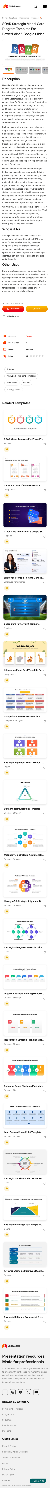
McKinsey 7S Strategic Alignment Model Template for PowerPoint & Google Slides (24, 855)
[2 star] (34, 356)
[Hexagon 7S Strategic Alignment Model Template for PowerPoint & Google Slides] (25, 884)
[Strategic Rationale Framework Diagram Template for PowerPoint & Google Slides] (25, 1300)
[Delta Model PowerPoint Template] (25, 792)
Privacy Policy (8, 1469)
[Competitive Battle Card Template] (25, 700)
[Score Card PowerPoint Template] (25, 607)
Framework (12, 382)
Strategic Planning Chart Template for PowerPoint (24, 1224)
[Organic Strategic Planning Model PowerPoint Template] (25, 977)
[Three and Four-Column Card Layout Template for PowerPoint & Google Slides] (25, 468)
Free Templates (9, 1425)
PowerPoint (14, 309)
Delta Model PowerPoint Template (22, 809)
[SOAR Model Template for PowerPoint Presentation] (25, 422)
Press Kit (6, 1480)
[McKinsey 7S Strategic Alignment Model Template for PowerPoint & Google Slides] (25, 838)
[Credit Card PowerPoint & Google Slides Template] (25, 515)
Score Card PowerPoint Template (22, 624)
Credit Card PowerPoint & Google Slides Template (24, 531)
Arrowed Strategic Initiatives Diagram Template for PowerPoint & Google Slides (24, 1271)
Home (4, 18)
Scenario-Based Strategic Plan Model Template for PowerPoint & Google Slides (24, 1086)
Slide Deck (7, 1420)
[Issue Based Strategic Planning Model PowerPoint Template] (25, 1023)
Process (34, 18)
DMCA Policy (8, 1475)
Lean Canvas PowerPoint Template (22, 1132)
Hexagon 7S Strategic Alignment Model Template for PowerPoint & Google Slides (24, 901)
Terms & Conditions (11, 1457)
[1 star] (31, 356)
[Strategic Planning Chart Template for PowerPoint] (25, 1208)
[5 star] (42, 356)
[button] (13, 52)
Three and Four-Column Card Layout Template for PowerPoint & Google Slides (24, 485)
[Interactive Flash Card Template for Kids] (25, 653)
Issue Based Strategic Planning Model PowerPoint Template (24, 1040)
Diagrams (6, 1431)
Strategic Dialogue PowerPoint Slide (23, 947)
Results (26, 382)
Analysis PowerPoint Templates (21, 376)
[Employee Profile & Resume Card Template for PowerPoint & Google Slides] (25, 561)
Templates (13, 18)
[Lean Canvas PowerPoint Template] (25, 1115)
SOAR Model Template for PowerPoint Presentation (24, 439)
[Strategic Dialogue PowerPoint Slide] (25, 931)
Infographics (24, 18)
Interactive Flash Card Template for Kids (24, 670)
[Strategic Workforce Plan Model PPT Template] (25, 1162)
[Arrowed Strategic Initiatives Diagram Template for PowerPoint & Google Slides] (25, 1254)
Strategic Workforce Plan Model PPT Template (24, 1178)
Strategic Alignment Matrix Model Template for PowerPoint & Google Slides (24, 762)
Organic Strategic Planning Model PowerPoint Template (24, 993)
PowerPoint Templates (12, 1409)
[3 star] (37, 356)
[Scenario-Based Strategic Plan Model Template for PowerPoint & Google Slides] (25, 1069)
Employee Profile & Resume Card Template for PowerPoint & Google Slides (24, 578)
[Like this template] (44, 444)
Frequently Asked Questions (15, 1452)
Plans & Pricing (9, 1446)
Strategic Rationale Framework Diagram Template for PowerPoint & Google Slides (24, 1317)
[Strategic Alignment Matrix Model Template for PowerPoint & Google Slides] (25, 746)
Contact (6, 1463)
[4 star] (40, 356)
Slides (37, 309)
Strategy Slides (14, 389)
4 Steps (10, 369)
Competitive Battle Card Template (22, 716)
